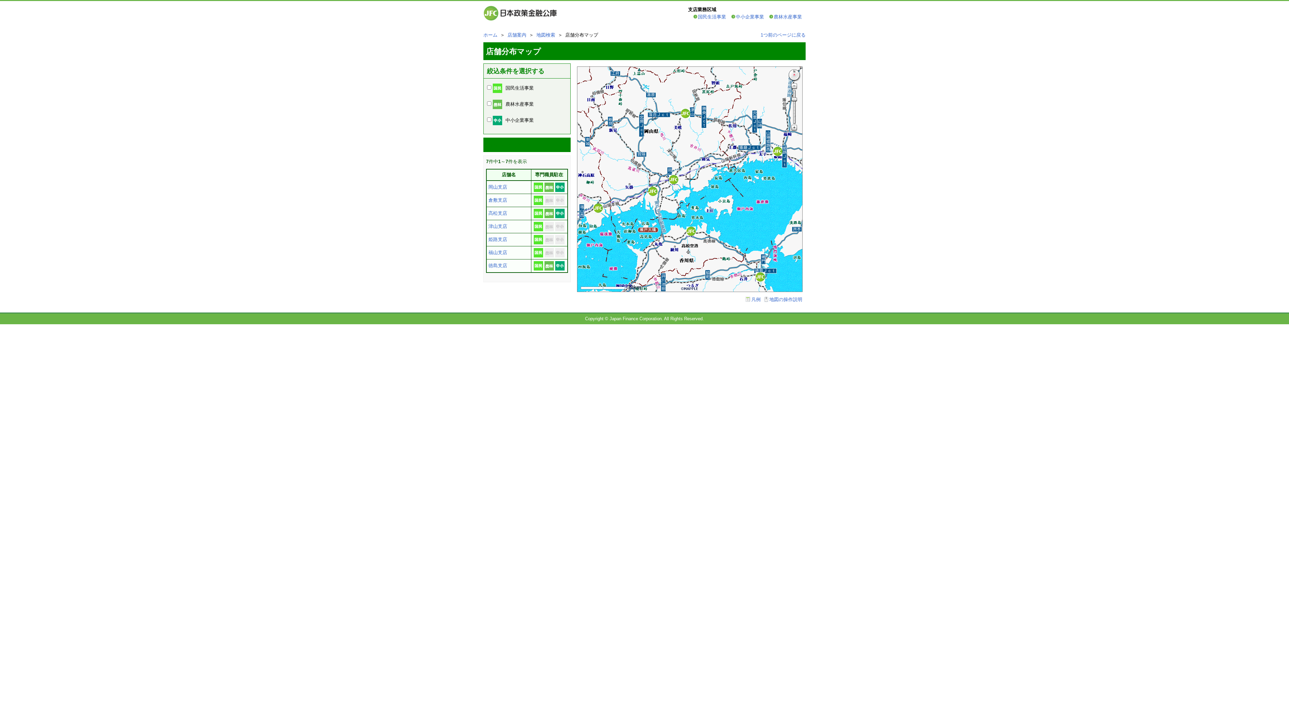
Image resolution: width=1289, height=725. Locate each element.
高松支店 (497, 213)
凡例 (756, 299)
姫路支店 (497, 239)
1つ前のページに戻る (783, 35)
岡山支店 (497, 187)
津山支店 (497, 226)
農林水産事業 (788, 16)
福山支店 (497, 252)
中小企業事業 (750, 16)
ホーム (490, 35)
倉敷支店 (497, 200)
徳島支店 (497, 265)
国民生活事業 (712, 16)
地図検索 (545, 35)
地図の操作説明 (785, 299)
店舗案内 (517, 35)
